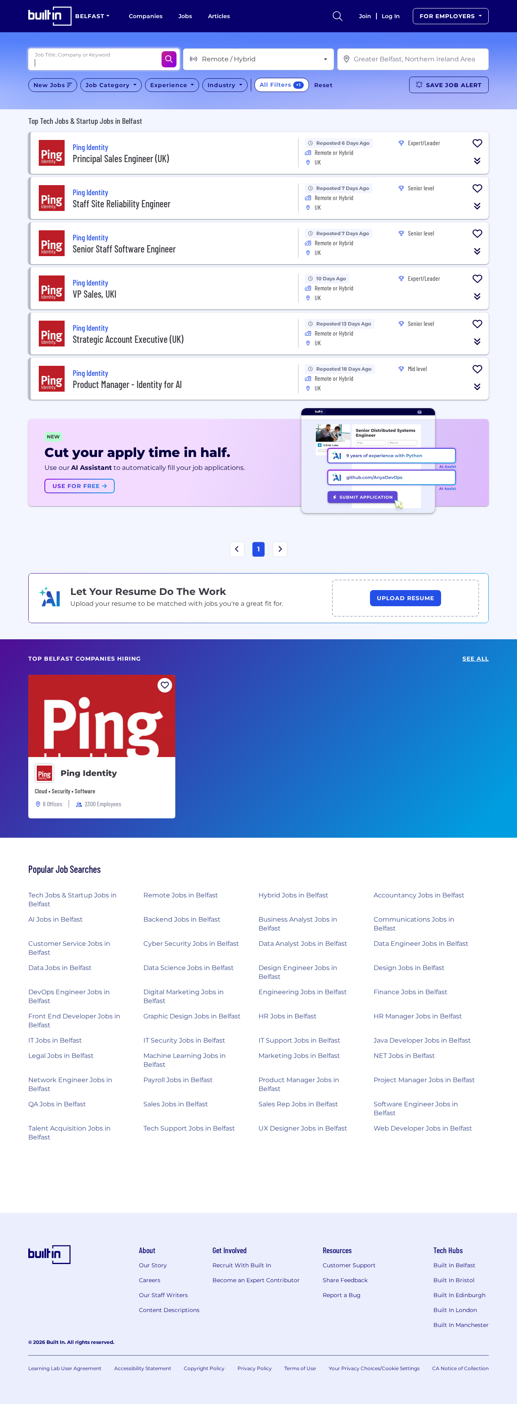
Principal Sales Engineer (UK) (121, 158)
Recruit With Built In (241, 1265)
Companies (145, 16)
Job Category (109, 85)
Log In (391, 16)
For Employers (448, 16)
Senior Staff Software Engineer (124, 249)
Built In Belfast (454, 1265)
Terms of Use (300, 1368)
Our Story (153, 1265)
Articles (219, 16)
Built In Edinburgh (459, 1295)
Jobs (185, 16)
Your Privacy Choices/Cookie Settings (374, 1368)
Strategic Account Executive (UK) (128, 339)
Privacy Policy (254, 1368)
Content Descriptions (169, 1310)
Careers (149, 1280)
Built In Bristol (454, 1280)
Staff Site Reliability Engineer (121, 203)
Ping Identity (89, 773)
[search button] (337, 16)
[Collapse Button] (477, 161)
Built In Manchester (461, 1325)
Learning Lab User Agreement (64, 1368)
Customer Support (349, 1265)
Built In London (455, 1310)
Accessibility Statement (142, 1368)
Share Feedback (345, 1280)
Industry (222, 85)
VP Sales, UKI (94, 294)
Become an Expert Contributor (256, 1280)
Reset (323, 85)
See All (475, 658)
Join (365, 16)
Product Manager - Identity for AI (127, 384)
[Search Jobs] (169, 59)
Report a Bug (342, 1295)
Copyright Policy (204, 1368)
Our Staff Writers (163, 1295)
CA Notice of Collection (460, 1368)
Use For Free (77, 486)
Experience (169, 85)
